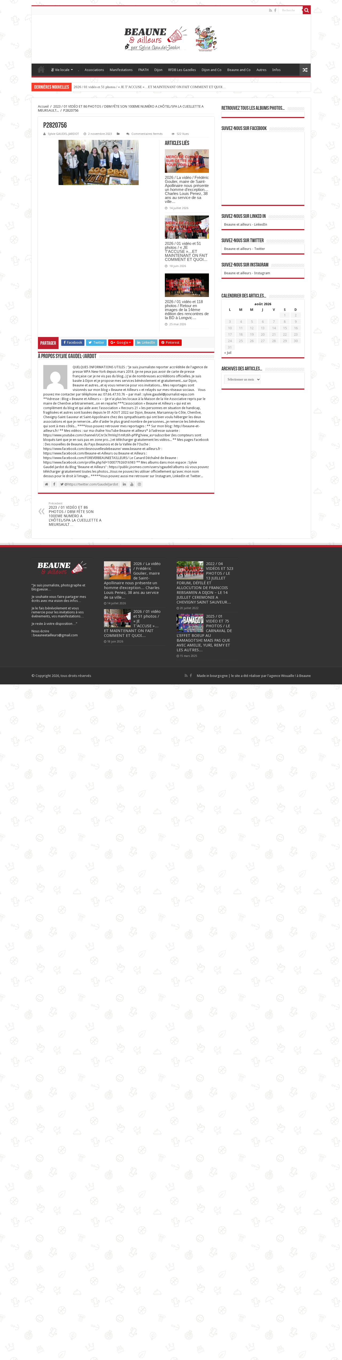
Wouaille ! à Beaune (296, 676)
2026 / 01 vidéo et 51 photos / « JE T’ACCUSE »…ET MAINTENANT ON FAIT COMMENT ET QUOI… (150, 87)
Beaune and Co (239, 70)
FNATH (143, 70)
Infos (276, 70)
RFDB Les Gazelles (182, 70)
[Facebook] (275, 10)
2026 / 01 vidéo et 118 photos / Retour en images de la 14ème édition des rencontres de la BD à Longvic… (187, 309)
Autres (261, 70)
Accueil (41, 69)
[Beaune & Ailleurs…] (171, 39)
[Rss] (271, 10)
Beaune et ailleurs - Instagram (247, 273)
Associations (94, 70)
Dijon (158, 70)
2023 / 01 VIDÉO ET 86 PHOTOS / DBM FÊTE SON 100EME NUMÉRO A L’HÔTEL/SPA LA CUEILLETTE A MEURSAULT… (75, 514)
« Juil (227, 353)
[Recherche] (307, 10)
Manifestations (121, 70)
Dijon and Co (211, 70)
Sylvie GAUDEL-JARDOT (63, 134)
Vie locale (62, 70)
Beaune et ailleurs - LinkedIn (245, 224)
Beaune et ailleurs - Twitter (244, 249)
